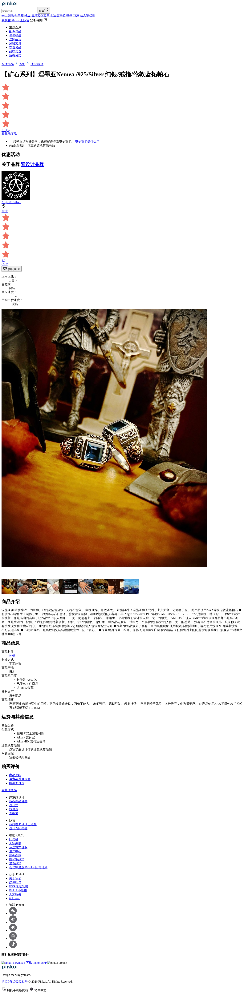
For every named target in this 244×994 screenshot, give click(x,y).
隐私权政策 (16, 859)
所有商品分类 (18, 801)
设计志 (13, 805)
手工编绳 (8, 15)
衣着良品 (15, 47)
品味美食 (15, 51)
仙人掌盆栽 (87, 15)
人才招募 (15, 894)
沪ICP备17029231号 (15, 981)
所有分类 (15, 55)
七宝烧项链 (58, 15)
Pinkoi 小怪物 (18, 890)
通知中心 (15, 851)
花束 (76, 15)
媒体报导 (15, 882)
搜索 (41, 11)
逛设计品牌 (32, 164)
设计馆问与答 (18, 828)
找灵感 (13, 809)
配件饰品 (15, 31)
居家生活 (15, 39)
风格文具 (15, 43)
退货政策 (15, 863)
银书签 (19, 15)
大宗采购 (15, 843)
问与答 (13, 839)
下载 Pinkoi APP (36, 962)
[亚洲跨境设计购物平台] (9, 5)
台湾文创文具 (40, 15)
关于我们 (15, 878)
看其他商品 (9, 133)
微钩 (69, 15)
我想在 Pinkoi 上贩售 (15, 20)
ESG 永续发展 (18, 886)
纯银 (40, 64)
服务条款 (15, 855)
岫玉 (27, 15)
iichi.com (14, 898)
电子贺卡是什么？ (87, 141)
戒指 (33, 64)
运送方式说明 (18, 847)
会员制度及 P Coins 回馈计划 (28, 867)
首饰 (22, 64)
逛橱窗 (13, 813)
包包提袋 (15, 35)
